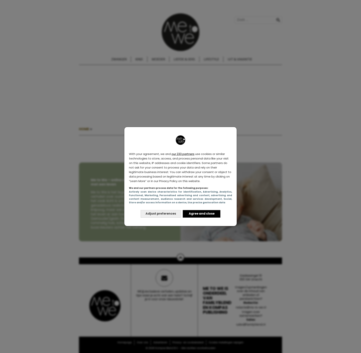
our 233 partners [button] (182, 154)
